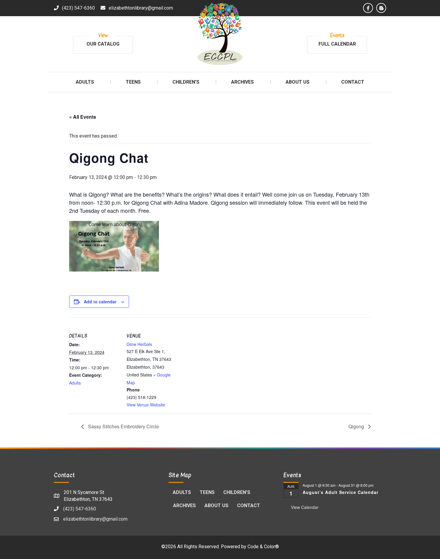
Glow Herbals (139, 344)
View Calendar (304, 507)
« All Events (82, 116)
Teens (207, 492)
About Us (216, 505)
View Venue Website (146, 405)
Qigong (356, 426)
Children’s (236, 492)
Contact (248, 505)
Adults (75, 383)
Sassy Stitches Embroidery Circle (123, 426)
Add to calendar (100, 302)
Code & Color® (263, 546)
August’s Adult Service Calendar (340, 492)
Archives (184, 505)
